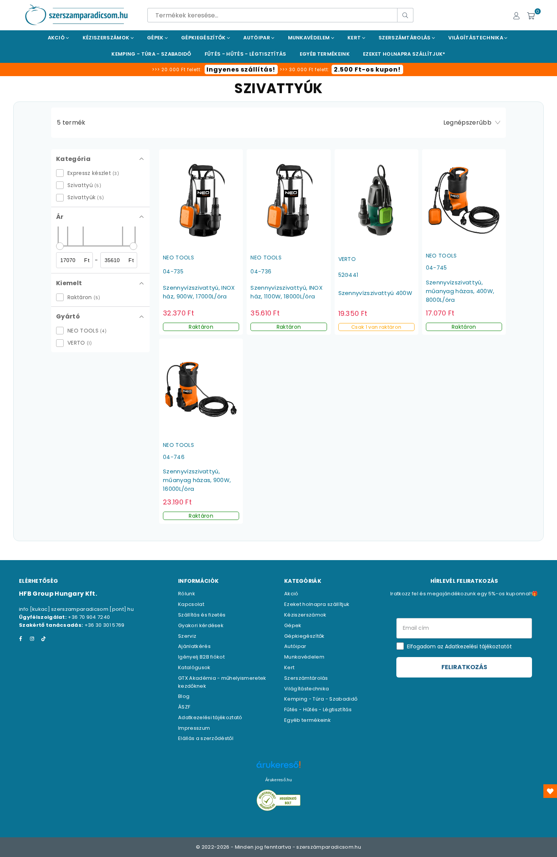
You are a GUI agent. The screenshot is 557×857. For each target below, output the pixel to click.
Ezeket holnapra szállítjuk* (404, 54)
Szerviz (187, 636)
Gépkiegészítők (204, 37)
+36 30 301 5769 (104, 625)
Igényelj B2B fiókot (201, 656)
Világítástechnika (476, 37)
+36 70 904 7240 (89, 617)
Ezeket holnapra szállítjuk (316, 604)
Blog (183, 696)
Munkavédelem (309, 37)
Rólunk (186, 593)
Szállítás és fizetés (201, 614)
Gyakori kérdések (201, 625)
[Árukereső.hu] (278, 768)
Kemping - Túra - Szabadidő (320, 698)
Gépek (156, 37)
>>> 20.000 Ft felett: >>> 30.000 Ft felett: (276, 69)
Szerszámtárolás (405, 37)
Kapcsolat (191, 604)
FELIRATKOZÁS (464, 667)
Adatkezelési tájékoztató (210, 717)
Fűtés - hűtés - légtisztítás (245, 54)
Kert (354, 37)
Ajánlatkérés (194, 646)
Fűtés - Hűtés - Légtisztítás (318, 709)
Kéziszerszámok (107, 37)
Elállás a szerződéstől (205, 738)
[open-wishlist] (550, 791)
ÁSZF (184, 706)
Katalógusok (194, 667)
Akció (57, 37)
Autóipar (257, 37)
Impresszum (194, 728)
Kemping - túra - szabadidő (151, 54)
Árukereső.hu (278, 779)
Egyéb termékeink (325, 54)
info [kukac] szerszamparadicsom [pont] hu (76, 609)
